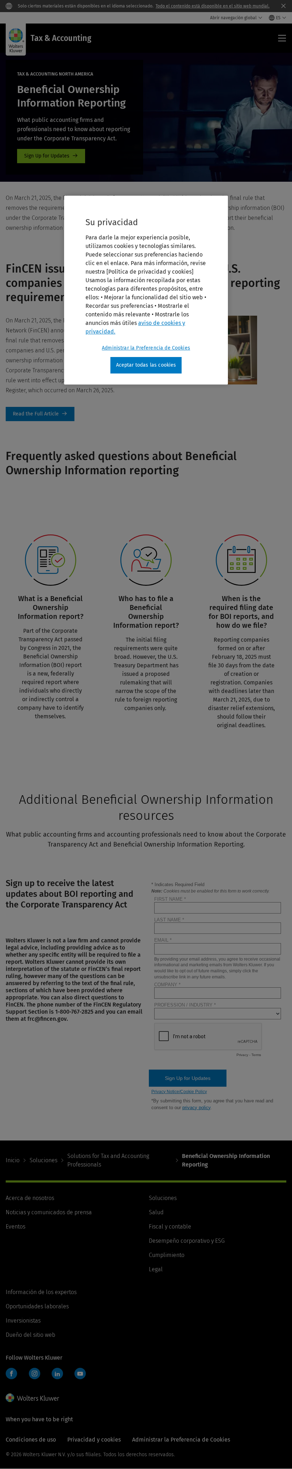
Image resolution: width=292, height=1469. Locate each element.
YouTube (80, 1373)
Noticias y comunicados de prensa (49, 1212)
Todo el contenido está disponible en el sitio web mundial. (213, 6)
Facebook (11, 1373)
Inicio (13, 1160)
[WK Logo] (32, 1397)
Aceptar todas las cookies (146, 365)
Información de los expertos (41, 1292)
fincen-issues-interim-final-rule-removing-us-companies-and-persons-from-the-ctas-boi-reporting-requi (40, 414)
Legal (156, 1269)
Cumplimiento (166, 1255)
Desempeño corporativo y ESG (187, 1240)
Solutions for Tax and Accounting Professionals (108, 1160)
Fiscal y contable (170, 1226)
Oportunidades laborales (37, 1306)
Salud (156, 1212)
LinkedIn (57, 1373)
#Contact (51, 156)
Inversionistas (23, 1320)
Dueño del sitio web (30, 1334)
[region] (146, 290)
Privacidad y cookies (94, 1439)
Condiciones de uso (31, 1439)
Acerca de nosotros (30, 1198)
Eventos (15, 1226)
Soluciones (43, 1160)
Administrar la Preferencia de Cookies (146, 348)
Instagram (34, 1373)
